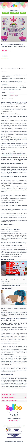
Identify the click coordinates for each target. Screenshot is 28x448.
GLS (12, 195)
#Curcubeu (5, 12)
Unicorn (16, 95)
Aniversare (12, 95)
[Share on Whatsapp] (26, 65)
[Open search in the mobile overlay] (22, 5)
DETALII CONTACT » (14, 420)
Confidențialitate (6, 426)
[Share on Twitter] (21, 65)
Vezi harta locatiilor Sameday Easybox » (11, 114)
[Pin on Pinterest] (23, 65)
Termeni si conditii (16, 426)
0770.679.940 (15, 414)
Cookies (23, 426)
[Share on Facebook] (18, 65)
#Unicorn (23, 12)
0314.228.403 (15, 416)
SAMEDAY (8, 195)
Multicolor (12, 92)
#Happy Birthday (14, 12)
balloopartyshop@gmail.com (7, 238)
